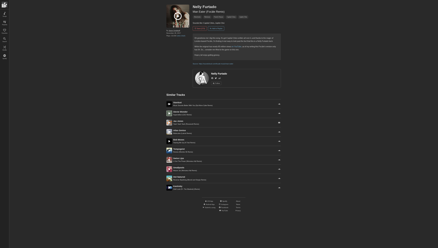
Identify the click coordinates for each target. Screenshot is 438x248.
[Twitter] (216, 78)
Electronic (197, 17)
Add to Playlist (217, 28)
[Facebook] (212, 78)
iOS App (210, 201)
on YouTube (236, 47)
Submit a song (210, 207)
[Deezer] (219, 78)
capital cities (231, 17)
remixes (207, 17)
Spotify (224, 201)
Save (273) (201, 28)
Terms (238, 207)
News (238, 204)
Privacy (238, 210)
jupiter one (243, 17)
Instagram (224, 204)
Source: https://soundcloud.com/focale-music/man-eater (213, 64)
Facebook (224, 207)
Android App (210, 204)
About (238, 201)
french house (218, 17)
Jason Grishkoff (174, 30)
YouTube (224, 210)
